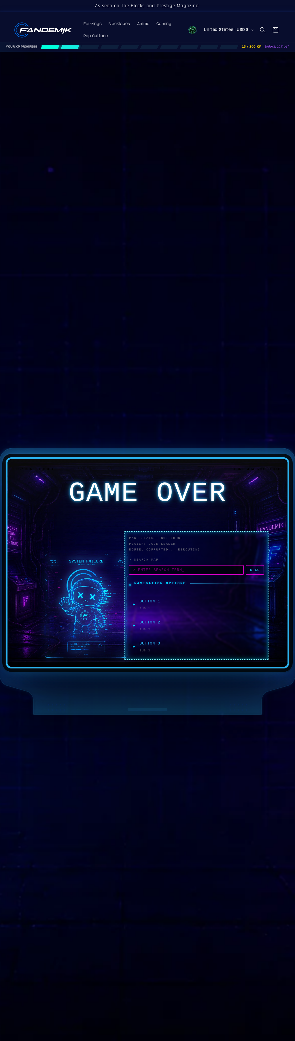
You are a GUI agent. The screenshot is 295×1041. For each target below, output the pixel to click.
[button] (262, 30)
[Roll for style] (192, 30)
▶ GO (255, 570)
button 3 (149, 643)
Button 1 (149, 601)
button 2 (149, 622)
